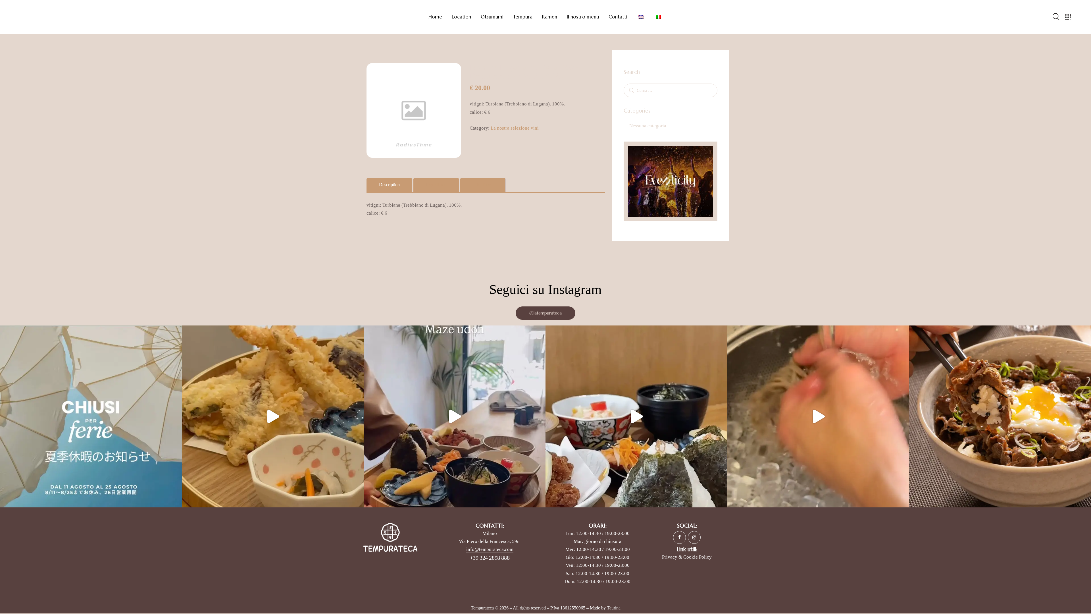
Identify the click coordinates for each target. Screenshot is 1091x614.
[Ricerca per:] (670, 90)
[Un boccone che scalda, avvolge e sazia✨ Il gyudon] (1000, 416)
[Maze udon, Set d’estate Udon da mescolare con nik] (455, 416)
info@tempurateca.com (489, 549)
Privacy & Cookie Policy (687, 557)
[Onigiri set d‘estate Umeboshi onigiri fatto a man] (636, 416)
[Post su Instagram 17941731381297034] (91, 416)
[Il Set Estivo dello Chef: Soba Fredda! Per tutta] (818, 416)
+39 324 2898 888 (490, 558)
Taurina (614, 607)
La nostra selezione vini (515, 128)
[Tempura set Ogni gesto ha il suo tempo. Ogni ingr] (273, 416)
